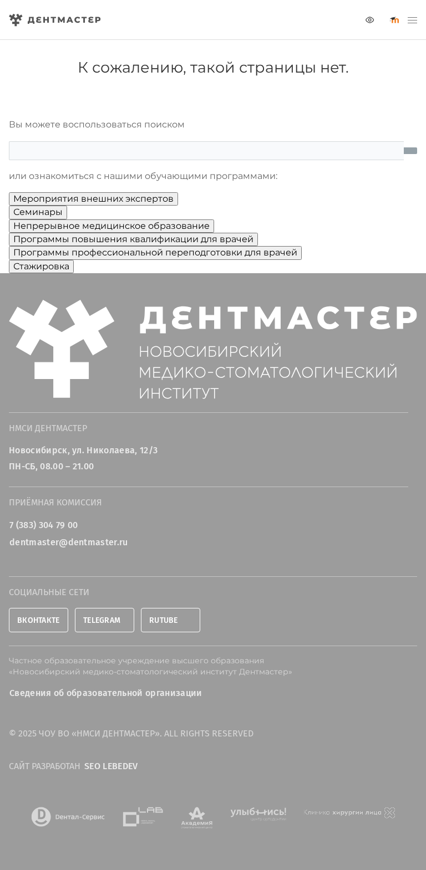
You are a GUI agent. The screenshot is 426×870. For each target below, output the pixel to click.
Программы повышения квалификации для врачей (133, 239)
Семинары (38, 212)
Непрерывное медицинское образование (111, 226)
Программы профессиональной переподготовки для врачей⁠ (155, 252)
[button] (412, 20)
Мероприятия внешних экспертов (93, 198)
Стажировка (41, 266)
